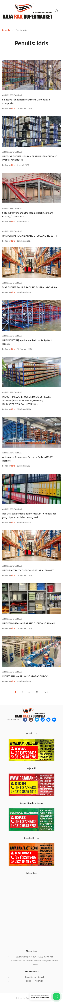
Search (56, 11)
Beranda (6, 30)
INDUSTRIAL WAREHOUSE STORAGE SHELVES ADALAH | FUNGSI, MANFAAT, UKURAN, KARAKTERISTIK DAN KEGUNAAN (26, 400)
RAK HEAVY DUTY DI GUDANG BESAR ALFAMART (28, 570)
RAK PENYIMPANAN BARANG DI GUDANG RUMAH (28, 623)
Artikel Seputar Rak (12, 95)
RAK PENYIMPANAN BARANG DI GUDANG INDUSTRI (29, 235)
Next (46, 692)
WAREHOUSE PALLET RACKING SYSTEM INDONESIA (29, 287)
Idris (13, 108)
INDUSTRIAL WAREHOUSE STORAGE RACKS (25, 676)
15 (37, 692)
